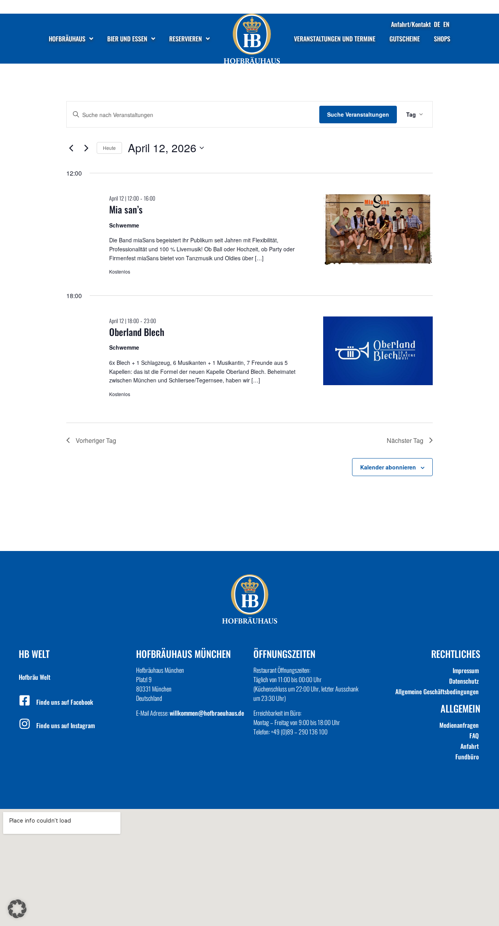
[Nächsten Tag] (86, 148)
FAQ (474, 735)
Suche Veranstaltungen (358, 114)
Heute (109, 147)
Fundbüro (467, 756)
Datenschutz (464, 681)
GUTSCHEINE (404, 38)
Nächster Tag (405, 440)
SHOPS (442, 38)
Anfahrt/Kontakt (411, 24)
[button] (17, 909)
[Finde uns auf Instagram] (24, 724)
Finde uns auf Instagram (65, 725)
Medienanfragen (459, 725)
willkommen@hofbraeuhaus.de (207, 713)
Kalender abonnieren (388, 467)
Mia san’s (126, 209)
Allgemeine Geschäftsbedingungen (437, 691)
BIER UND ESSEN (127, 38)
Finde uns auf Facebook (64, 702)
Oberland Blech (136, 332)
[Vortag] (71, 148)
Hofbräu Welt (34, 677)
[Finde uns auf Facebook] (24, 700)
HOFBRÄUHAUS (67, 38)
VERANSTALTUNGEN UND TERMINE (334, 38)
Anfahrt (469, 746)
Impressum (466, 670)
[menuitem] (437, 24)
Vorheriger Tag (96, 440)
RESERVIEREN (185, 38)
